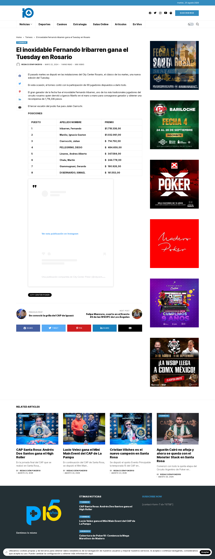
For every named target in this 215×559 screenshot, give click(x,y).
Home (19, 37)
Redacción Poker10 (31, 64)
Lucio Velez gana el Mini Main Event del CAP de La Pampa (82, 453)
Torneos (28, 37)
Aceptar (205, 552)
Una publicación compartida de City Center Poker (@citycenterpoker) (76, 277)
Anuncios (85, 531)
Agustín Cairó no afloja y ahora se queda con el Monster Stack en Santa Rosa (175, 455)
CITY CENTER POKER (40, 295)
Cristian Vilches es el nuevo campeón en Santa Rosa (129, 453)
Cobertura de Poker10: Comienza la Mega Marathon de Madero (104, 537)
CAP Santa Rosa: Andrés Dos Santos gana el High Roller (35, 453)
